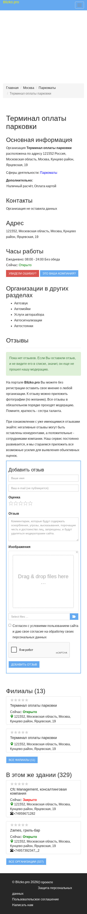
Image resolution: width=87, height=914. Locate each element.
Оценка (14, 497)
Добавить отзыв (24, 664)
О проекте (45, 882)
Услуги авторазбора (29, 314)
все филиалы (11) (22, 760)
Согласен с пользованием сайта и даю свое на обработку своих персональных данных (45, 631)
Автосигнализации (28, 320)
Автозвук (21, 303)
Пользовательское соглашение (35, 899)
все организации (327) (26, 861)
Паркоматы (47, 88)
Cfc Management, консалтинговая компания (38, 791)
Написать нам (22, 905)
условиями (38, 626)
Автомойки (22, 309)
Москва (28, 88)
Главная (12, 88)
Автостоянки (23, 326)
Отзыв (13, 513)
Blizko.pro (11, 2)
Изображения (19, 547)
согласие (37, 631)
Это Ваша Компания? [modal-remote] (59, 273)
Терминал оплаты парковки (33, 705)
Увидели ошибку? (22, 273)
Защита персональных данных (42, 890)
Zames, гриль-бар (25, 830)
